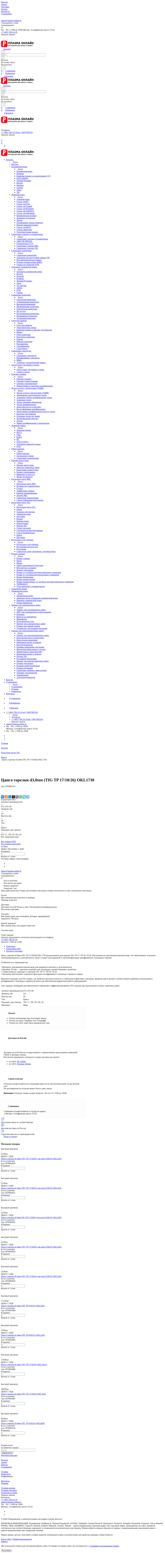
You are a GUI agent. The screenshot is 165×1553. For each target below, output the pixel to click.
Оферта (4, 1541)
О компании (6, 1467)
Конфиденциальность (22, 1539)
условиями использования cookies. (104, 1546)
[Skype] (24, 796)
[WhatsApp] (20, 796)
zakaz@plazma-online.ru (11, 20)
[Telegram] (7, 736)
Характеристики (13, 949)
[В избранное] (2, 789)
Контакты (5, 1481)
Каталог (4, 1460)
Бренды (4, 1465)
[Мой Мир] (9, 796)
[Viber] (17, 796)
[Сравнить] (2, 791)
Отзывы (4, 1472)
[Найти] (3, 67)
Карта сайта (6, 1539)
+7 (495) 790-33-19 (9, 32)
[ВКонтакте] (2, 796)
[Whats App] (7, 739)
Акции (4, 1462)
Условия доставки (9, 1490)
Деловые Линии (24, 1064)
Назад (15, 162)
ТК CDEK (21, 1061)
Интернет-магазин (9, 1455)
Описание (10, 946)
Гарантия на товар (9, 1493)
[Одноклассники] (6, 796)
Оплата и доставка (14, 951)
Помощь (4, 1483)
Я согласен (6, 1551)
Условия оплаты (8, 1488)
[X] (13, 796)
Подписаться (7, 1453)
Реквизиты (6, 1474)
